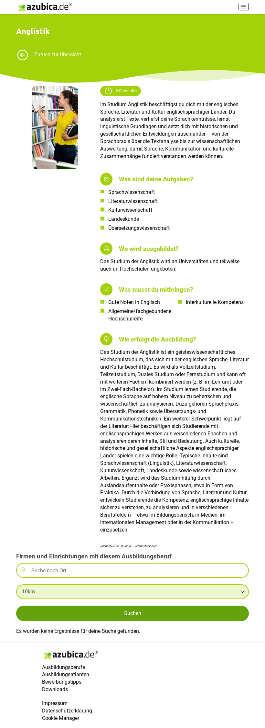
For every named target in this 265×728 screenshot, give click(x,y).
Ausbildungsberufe (63, 667)
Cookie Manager (60, 718)
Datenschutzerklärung (67, 711)
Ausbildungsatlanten (65, 674)
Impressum (55, 703)
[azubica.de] (44, 7)
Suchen (132, 613)
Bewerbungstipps (61, 682)
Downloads (55, 689)
